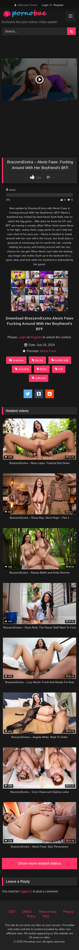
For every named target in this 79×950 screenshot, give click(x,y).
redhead (40, 378)
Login (45, 5)
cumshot (23, 369)
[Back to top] (67, 938)
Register (58, 5)
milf (60, 369)
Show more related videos (39, 863)
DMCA (27, 911)
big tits (39, 360)
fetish (43, 369)
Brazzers (18, 360)
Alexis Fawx (48, 351)
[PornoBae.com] (29, 14)
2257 (12, 911)
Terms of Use (47, 911)
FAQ (46, 916)
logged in (26, 891)
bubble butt (61, 360)
